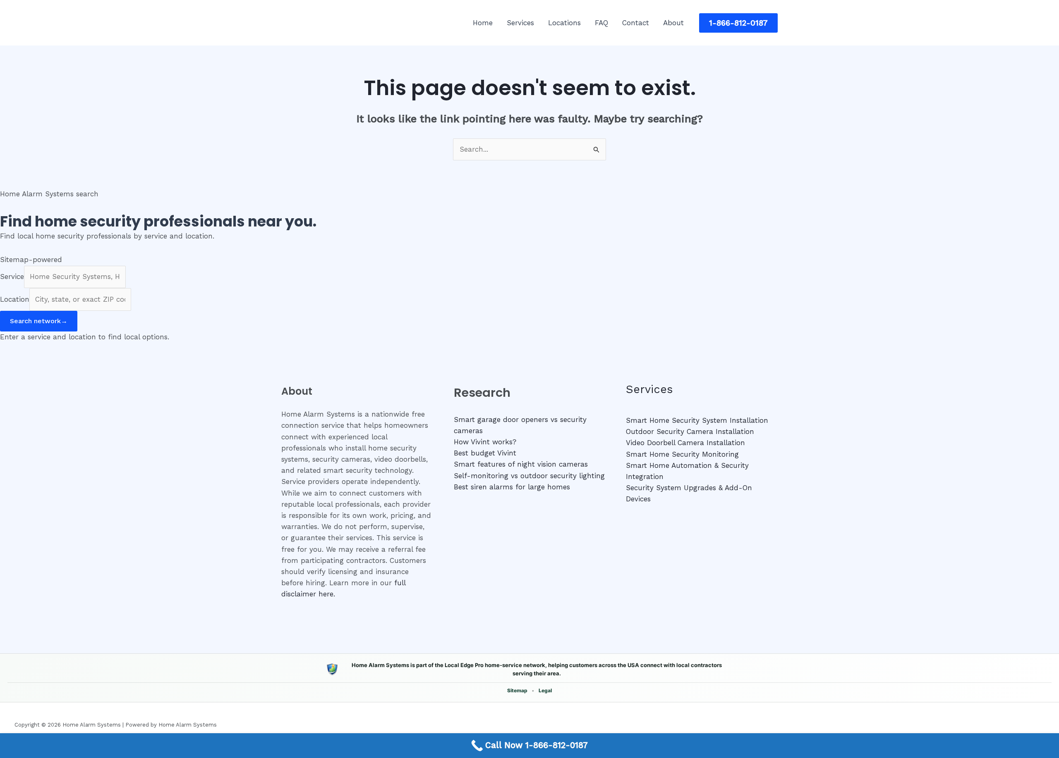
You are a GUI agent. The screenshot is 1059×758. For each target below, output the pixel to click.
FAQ (601, 23)
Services (520, 23)
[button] (738, 23)
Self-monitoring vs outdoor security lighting (529, 476)
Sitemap (517, 690)
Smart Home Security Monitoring (682, 454)
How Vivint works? (485, 442)
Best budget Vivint (485, 453)
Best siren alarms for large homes (512, 487)
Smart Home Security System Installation (697, 420)
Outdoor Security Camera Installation (690, 431)
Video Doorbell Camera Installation (685, 443)
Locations (564, 23)
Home (483, 23)
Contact (635, 23)
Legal (545, 690)
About (673, 23)
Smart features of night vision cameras (521, 464)
